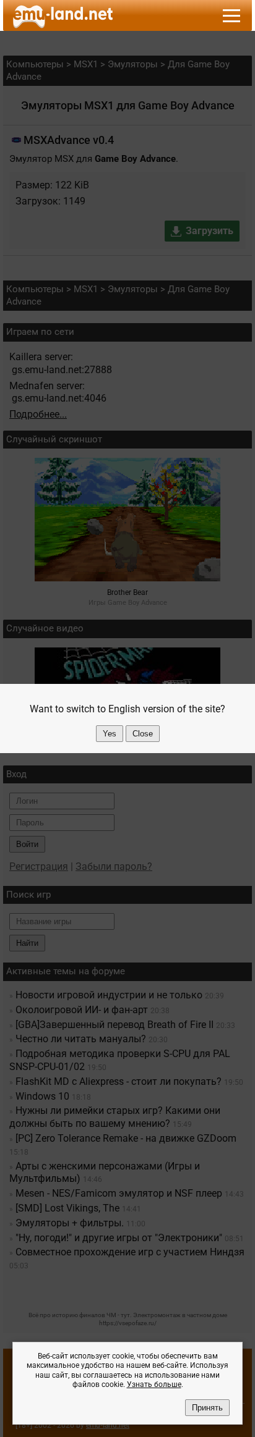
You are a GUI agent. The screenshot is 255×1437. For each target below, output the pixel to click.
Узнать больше (154, 1384)
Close (142, 733)
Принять (207, 1407)
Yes (109, 733)
